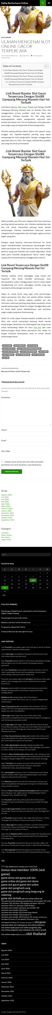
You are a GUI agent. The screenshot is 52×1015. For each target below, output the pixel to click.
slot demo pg (20, 345)
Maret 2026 (5, 506)
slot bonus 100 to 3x (37, 903)
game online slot (10, 881)
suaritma (25, 56)
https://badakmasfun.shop (19, 754)
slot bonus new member (9, 908)
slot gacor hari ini (10, 351)
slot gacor (32, 345)
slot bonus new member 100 (29, 908)
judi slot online (28, 898)
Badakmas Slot (16, 834)
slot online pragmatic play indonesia (16, 930)
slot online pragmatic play (31, 927)
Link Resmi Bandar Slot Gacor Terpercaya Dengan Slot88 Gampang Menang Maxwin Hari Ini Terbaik (23, 71)
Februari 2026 (6, 508)
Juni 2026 (5, 499)
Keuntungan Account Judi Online (14, 618)
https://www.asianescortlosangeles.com (23, 790)
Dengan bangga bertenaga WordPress (13, 1012)
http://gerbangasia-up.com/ (16, 745)
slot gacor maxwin (28, 351)
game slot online (29, 884)
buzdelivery (13, 670)
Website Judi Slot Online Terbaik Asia (15, 622)
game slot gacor (10, 884)
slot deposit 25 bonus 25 (10, 922)
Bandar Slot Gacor (19, 107)
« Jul (3, 595)
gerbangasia (10, 772)
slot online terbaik (38, 930)
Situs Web (5, 451)
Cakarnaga (9, 654)
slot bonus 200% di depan (26, 906)
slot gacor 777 (9, 348)
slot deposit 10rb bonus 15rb (28, 919)
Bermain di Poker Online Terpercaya (15, 369)
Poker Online (6, 535)
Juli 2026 (4, 497)
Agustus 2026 (6, 495)
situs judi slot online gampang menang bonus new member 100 (23, 901)
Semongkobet (10, 850)
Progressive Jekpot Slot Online (13, 627)
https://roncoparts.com (10, 706)
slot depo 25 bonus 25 (9, 919)
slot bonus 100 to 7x (8, 906)
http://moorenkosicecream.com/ (17, 736)
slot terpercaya (23, 354)
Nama (4, 430)
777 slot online (7, 866)
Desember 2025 (7, 513)
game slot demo (29, 881)
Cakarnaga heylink (13, 809)
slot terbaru (8, 354)
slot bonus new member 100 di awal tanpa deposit (19, 912)
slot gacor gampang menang (29, 348)
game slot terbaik (11, 898)
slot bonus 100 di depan (21, 903)
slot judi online (7, 925)
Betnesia (4, 688)
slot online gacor (20, 925)
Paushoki (8, 647)
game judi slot (28, 877)
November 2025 (7, 515)
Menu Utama (49, 3)
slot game (40, 922)
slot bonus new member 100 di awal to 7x (16, 915)
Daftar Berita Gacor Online (14, 3)
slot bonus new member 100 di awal (14, 910)
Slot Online (6, 37)
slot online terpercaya (10, 934)
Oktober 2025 (6, 517)
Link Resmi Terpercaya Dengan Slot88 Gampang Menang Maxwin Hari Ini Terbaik (26, 83)
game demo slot (10, 877)
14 (33, 580)
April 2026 (5, 504)
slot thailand (38, 354)
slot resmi (44, 351)
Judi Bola (4, 533)
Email (4, 440)
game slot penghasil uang (15, 888)
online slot (38, 898)
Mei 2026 (5, 502)
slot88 (5, 357)
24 (5, 588)
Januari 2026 (6, 511)
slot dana (7, 345)
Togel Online (6, 539)
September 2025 (7, 520)
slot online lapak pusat (10, 927)
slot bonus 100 (6, 903)
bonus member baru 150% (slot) (25, 867)
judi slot (37, 327)
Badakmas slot (6, 697)
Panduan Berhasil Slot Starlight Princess (17, 631)
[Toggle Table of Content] (45, 66)
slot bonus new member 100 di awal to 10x (16, 917)
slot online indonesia (36, 925)
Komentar (6, 397)
